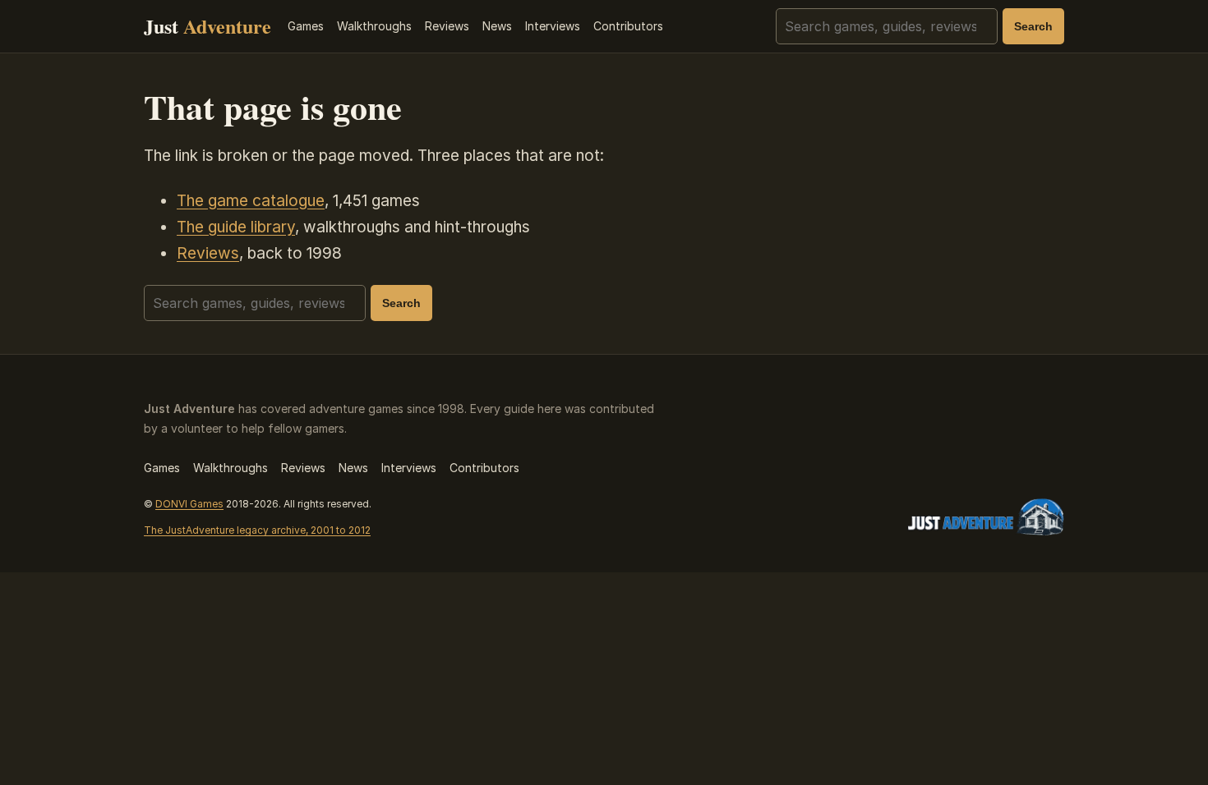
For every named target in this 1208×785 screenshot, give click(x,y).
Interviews (552, 26)
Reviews (447, 26)
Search (1033, 26)
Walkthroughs (374, 26)
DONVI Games (189, 504)
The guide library (236, 227)
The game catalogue (251, 200)
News (497, 26)
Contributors (628, 26)
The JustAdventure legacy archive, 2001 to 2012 (257, 530)
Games (306, 26)
